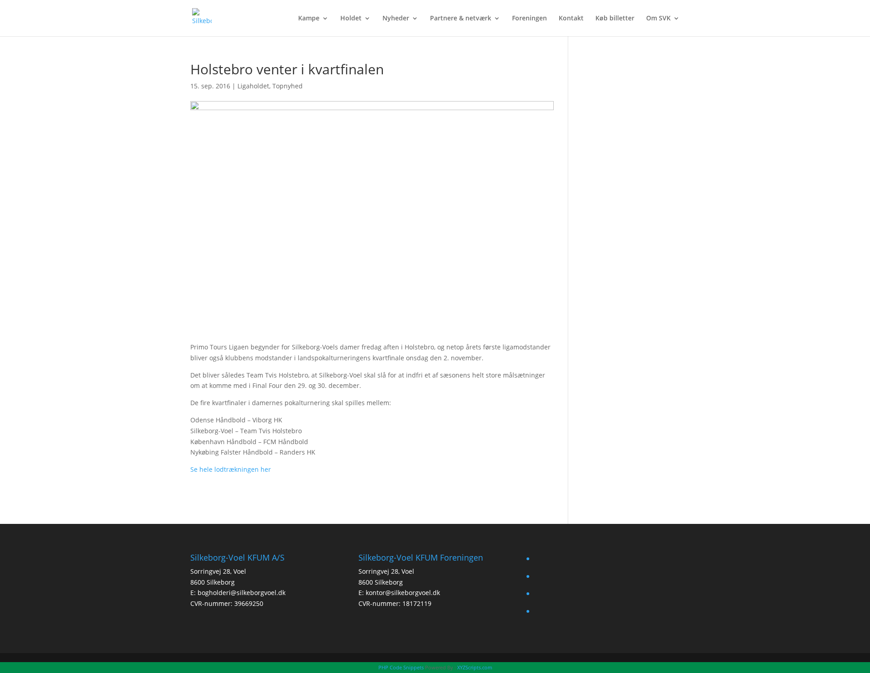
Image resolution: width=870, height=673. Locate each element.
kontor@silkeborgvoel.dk (403, 592)
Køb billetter (614, 18)
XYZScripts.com (474, 667)
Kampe (308, 18)
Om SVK (658, 18)
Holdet (351, 18)
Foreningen (529, 18)
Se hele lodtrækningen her (230, 469)
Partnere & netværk (460, 18)
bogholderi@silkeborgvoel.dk (241, 592)
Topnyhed (287, 86)
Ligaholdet (253, 86)
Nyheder (395, 18)
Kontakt (571, 18)
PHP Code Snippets (401, 667)
